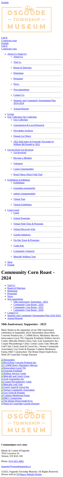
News (16, 84)
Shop (9, 262)
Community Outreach (23, 251)
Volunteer (18, 163)
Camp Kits (18, 245)
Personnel (18, 78)
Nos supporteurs (21, 89)
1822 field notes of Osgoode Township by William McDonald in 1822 (33, 143)
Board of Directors (22, 67)
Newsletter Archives (23, 130)
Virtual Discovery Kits (24, 229)
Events (10, 114)
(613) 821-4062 (16, 461)
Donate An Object (22, 136)
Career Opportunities (23, 169)
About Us (12, 54)
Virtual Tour (19, 199)
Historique (18, 73)
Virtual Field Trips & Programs (28, 223)
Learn (10, 210)
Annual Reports (21, 108)
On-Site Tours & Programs (26, 240)
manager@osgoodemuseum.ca (16, 466)
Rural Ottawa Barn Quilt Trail (27, 174)
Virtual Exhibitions (22, 204)
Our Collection (14, 117)
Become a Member (22, 158)
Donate (10, 265)
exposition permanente (24, 188)
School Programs (21, 218)
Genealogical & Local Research (28, 125)
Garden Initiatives (22, 234)
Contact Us (18, 95)
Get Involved (14, 150)
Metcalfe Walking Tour (24, 256)
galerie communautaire (24, 193)
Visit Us (17, 62)
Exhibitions (13, 180)
